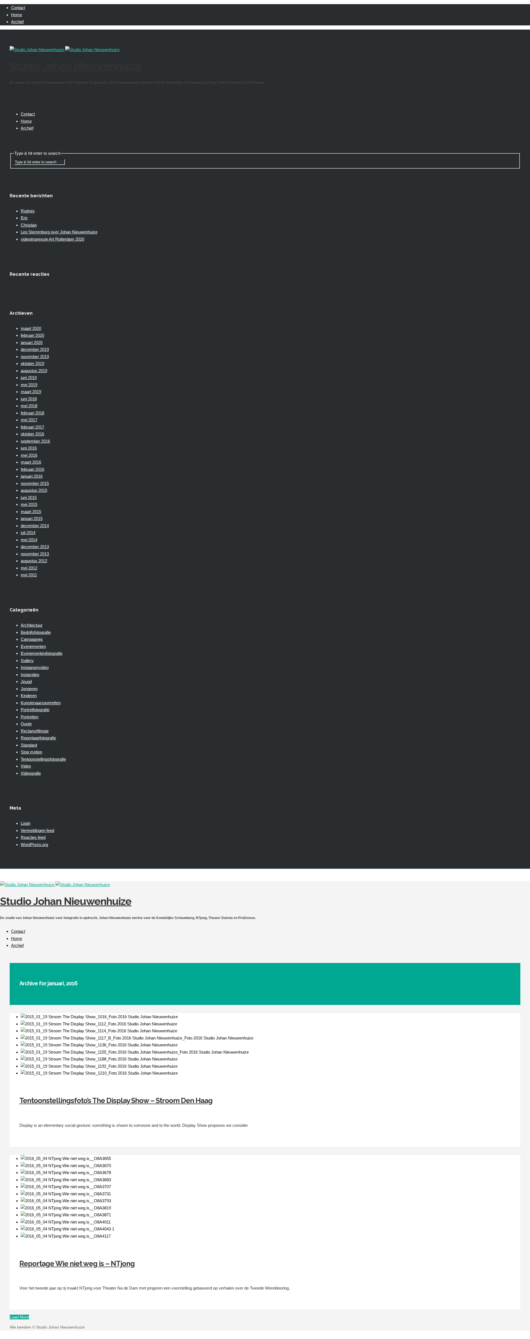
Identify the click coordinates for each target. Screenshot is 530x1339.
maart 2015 (31, 511)
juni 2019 (29, 377)
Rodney (28, 211)
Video (26, 766)
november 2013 (35, 554)
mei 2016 (29, 455)
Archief (17, 21)
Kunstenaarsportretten (41, 702)
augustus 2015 (34, 490)
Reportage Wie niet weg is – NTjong (77, 1263)
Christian (29, 225)
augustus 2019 (34, 370)
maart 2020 (31, 328)
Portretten (29, 717)
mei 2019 (29, 384)
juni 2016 (29, 448)
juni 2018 (29, 399)
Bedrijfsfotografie (36, 632)
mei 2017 (29, 420)
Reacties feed (33, 837)
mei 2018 (29, 405)
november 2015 (35, 483)
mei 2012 (29, 568)
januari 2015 (32, 518)
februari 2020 (32, 335)
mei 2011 (29, 575)
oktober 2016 (32, 434)
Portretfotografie (35, 709)
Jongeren (29, 688)
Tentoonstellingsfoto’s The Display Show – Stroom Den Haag (116, 1100)
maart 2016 (31, 462)
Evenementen (33, 646)
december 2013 (35, 546)
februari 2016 (32, 469)
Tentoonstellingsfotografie (43, 759)
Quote (26, 723)
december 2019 (35, 349)
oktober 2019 (32, 363)
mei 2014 (29, 539)
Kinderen (29, 695)
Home (16, 14)
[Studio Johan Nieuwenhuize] (65, 49)
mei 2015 (29, 504)
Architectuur (32, 625)
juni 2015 (29, 497)
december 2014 (35, 525)
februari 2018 (32, 413)
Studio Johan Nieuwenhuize (75, 66)
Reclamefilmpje (35, 731)
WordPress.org (34, 844)
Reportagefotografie (38, 738)
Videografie (31, 773)
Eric (24, 218)
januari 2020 (32, 342)
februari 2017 (32, 427)
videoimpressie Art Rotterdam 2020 (52, 239)
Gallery (27, 660)
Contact (18, 7)
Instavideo (30, 674)
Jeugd (26, 681)
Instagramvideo (35, 667)
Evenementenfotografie (41, 653)
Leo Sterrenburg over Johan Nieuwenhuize (59, 232)
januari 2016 (32, 476)
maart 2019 (31, 391)
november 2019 (35, 356)
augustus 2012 (34, 560)
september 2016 (35, 441)
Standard (29, 745)
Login (25, 823)
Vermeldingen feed (37, 830)
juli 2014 (28, 532)
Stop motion (31, 752)
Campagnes (32, 639)
